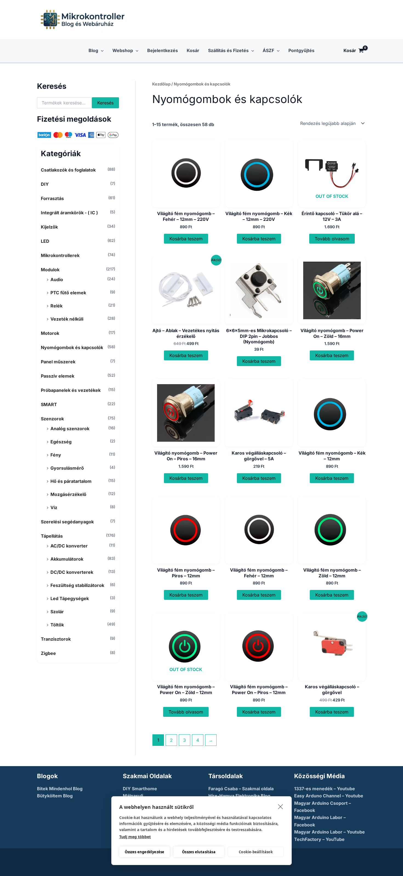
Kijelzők (49, 227)
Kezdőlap (161, 84)
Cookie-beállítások (256, 851)
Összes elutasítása (198, 851)
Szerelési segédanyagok (67, 521)
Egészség (61, 441)
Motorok (50, 333)
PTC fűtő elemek (68, 292)
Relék (56, 306)
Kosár (193, 50)
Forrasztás (52, 198)
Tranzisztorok (56, 639)
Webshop (122, 50)
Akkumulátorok (66, 559)
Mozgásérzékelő (68, 494)
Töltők (57, 624)
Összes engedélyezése (144, 851)
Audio (56, 279)
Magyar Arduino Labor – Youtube (329, 832)
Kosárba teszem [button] (186, 238)
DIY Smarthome (140, 788)
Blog (93, 50)
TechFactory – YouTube (319, 839)
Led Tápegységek (69, 598)
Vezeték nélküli (66, 319)
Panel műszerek (58, 361)
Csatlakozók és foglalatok (68, 170)
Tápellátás (52, 536)
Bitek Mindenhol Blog (60, 788)
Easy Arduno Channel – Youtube (328, 795)
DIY (45, 184)
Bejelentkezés (162, 50)
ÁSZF (268, 50)
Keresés (105, 102)
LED (45, 241)
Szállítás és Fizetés (228, 50)
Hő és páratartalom (71, 481)
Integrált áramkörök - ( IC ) (69, 212)
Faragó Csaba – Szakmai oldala (241, 788)
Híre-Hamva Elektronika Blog (239, 795)
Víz (53, 507)
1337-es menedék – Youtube (324, 788)
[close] (280, 806)
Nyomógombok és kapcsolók (72, 347)
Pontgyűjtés (301, 50)
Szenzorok (52, 418)
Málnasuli (133, 795)
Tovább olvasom (332, 238)
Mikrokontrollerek (60, 255)
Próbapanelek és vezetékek (71, 390)
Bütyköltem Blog (55, 795)
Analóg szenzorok (69, 428)
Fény (55, 455)
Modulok (50, 269)
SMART (49, 404)
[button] (101, 50)
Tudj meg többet (135, 836)
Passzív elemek (57, 376)
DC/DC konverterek (71, 572)
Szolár (57, 611)
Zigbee (48, 653)
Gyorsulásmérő (67, 468)
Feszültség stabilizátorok (77, 585)
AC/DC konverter (69, 546)
